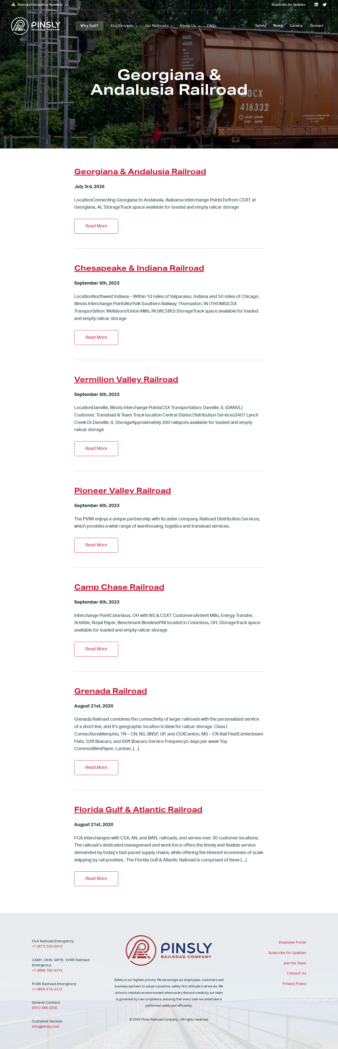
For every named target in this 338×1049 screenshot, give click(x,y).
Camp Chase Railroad (119, 586)
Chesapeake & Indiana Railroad (139, 267)
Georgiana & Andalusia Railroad (140, 171)
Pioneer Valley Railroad (122, 490)
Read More (96, 226)
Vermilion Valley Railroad (126, 379)
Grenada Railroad (110, 690)
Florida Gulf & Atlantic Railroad (138, 809)
